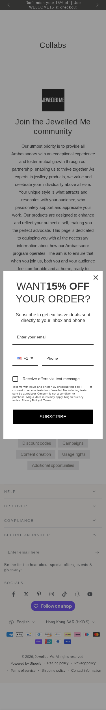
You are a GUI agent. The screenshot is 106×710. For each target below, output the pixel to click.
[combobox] (25, 358)
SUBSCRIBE (53, 416)
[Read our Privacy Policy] (90, 387)
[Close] (96, 277)
